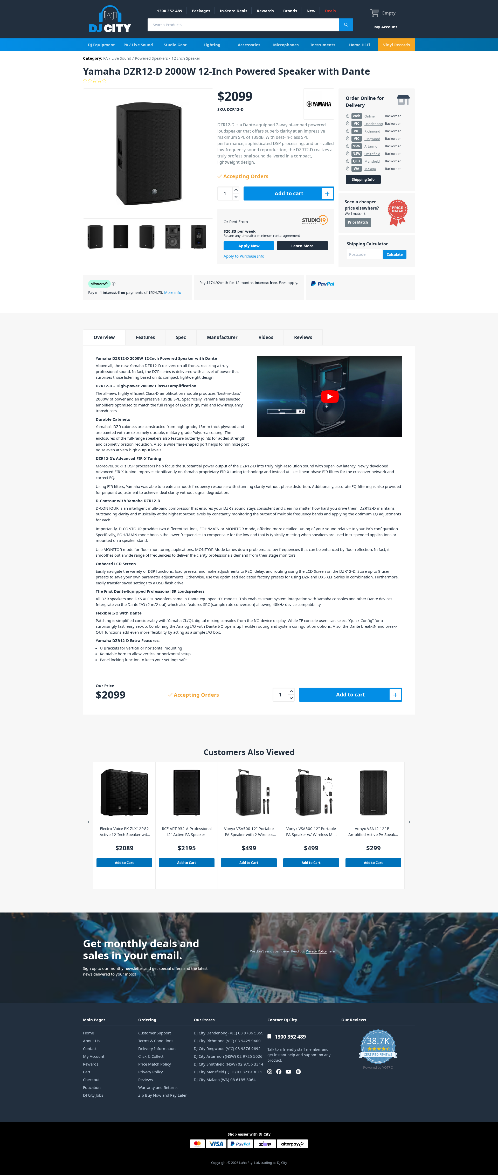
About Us (91, 1040)
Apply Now (249, 245)
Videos (266, 337)
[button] (88, 823)
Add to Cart (124, 862)
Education (92, 1087)
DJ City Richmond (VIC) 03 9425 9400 (227, 1040)
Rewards (265, 10)
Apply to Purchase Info (244, 256)
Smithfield (372, 153)
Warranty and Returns (157, 1087)
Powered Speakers (151, 58)
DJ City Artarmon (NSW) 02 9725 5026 (228, 1056)
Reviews (303, 337)
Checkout (91, 1079)
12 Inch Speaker (185, 58)
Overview (104, 337)
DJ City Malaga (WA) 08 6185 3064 (225, 1079)
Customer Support (154, 1032)
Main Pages (94, 1019)
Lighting (212, 44)
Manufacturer (222, 337)
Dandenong (373, 123)
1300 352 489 (169, 10)
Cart (86, 1071)
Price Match (358, 222)
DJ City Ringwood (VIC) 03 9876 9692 (227, 1048)
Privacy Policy (316, 951)
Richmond (372, 131)
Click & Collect (150, 1056)
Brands (290, 10)
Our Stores (204, 1019)
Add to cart (289, 193)
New (311, 10)
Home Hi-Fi (359, 44)
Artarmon (371, 146)
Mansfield (372, 161)
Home (88, 1032)
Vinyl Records (396, 44)
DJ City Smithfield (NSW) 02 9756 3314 (228, 1064)
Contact (89, 1048)
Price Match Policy (154, 1064)
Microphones (286, 44)
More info (172, 292)
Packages (201, 10)
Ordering (147, 1019)
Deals (330, 10)
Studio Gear (175, 44)
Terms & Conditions (155, 1040)
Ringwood (372, 138)
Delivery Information (157, 1048)
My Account (385, 26)
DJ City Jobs (93, 1095)
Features (145, 337)
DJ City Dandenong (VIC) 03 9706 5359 (229, 1032)
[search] (243, 24)
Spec (181, 337)
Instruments (322, 44)
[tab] (104, 337)
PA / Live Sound (138, 44)
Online (369, 116)
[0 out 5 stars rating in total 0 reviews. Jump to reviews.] (249, 80)
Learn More (302, 245)
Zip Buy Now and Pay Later (162, 1095)
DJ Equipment (101, 44)
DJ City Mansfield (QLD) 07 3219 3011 (228, 1071)
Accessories (249, 44)
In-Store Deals (233, 10)
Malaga (370, 169)
